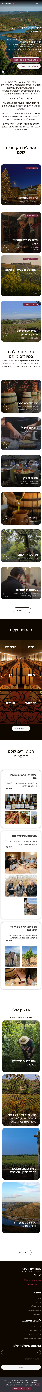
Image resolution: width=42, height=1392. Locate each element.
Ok (29, 1388)
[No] (38, 1384)
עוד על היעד (31, 665)
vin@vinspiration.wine (31, 1280)
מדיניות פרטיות (19, 1388)
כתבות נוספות (22, 1252)
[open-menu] (37, 3)
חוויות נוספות (22, 610)
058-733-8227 (34, 1284)
